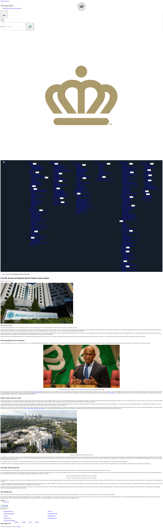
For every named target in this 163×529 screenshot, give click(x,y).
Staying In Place (57, 168)
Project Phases (125, 235)
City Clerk (33, 193)
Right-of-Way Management (81, 212)
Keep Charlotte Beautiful (59, 191)
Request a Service (77, 213)
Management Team (148, 196)
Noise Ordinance (34, 178)
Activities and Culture (55, 198)
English (12, 3)
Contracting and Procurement (37, 197)
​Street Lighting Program (56, 202)
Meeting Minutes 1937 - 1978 (37, 184)
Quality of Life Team (35, 230)
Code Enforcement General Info (60, 179)
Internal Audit (33, 204)
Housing (53, 163)
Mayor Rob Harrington (35, 165)
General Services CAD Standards (129, 215)
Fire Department (100, 175)
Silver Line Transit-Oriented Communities (128, 264)
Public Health (99, 177)
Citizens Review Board (35, 215)
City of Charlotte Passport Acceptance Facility (83, 192)
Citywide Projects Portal (124, 231)
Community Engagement (59, 192)
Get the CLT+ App (35, 234)
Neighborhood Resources (59, 189)
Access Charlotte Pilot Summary (128, 252)
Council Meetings (32, 172)
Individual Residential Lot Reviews (129, 195)
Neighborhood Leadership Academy (61, 193)
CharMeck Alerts (51, 516)
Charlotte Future (123, 247)
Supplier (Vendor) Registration (128, 209)
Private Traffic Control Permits (82, 209)
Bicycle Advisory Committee (37, 218)
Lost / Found (144, 170)
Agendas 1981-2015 (35, 182)
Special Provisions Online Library (129, 207)
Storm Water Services (78, 178)
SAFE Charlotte (111, 392)
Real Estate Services (58, 172)
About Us (78, 179)
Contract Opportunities (126, 208)
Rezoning (124, 227)
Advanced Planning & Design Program (130, 236)
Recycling (78, 166)
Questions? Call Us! (126, 181)
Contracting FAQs (125, 212)
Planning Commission (126, 228)
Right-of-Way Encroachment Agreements (84, 205)
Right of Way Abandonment (82, 204)
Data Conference (125, 256)
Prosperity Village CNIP (127, 234)
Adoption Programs (146, 163)
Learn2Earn (124, 254)
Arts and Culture (57, 200)
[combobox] (7, 6)
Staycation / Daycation (149, 167)
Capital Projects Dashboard (127, 242)
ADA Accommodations (9, 513)
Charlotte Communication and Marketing (39, 190)
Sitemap (5, 516)
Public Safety (97, 162)
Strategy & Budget (34, 205)
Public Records (7, 518)
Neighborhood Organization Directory (61, 196)
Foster (143, 199)
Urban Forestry (125, 178)
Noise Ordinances (57, 177)
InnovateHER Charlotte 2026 (128, 259)
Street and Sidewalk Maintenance (60, 184)
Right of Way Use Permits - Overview (84, 201)
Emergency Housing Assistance (60, 167)
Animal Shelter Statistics (147, 197)
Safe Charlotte (99, 179)
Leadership (30, 163)
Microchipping (148, 171)
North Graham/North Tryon (127, 198)
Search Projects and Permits (127, 177)
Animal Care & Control (144, 162)
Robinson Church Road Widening (129, 246)
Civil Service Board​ (35, 216)
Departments (30, 189)
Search (2, 26)
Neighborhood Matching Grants (60, 195)
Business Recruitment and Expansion (129, 168)
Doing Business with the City (125, 205)
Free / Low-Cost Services (150, 186)
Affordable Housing (58, 165)
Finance (32, 199)
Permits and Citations (149, 181)
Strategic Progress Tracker (33, 244)
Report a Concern (80, 186)
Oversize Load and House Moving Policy (84, 207)
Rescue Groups (148, 168)
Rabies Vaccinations (149, 177)
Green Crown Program (35, 219)
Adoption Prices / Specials (150, 166)
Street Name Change (58, 185)
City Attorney (33, 207)
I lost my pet (147, 173)
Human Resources (34, 201)
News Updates (31, 231)
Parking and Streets (55, 181)
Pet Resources (145, 180)
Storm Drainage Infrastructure (82, 188)
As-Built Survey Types (126, 192)
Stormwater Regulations (81, 187)
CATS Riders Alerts (52, 518)
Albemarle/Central (125, 200)
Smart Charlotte (123, 251)
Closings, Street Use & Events (82, 195)
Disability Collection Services (82, 169)
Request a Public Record (79, 191)
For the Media (34, 235)
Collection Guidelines (80, 172)
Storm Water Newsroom (81, 184)
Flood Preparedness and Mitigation (83, 183)
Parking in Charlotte (78, 189)
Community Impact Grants (59, 194)
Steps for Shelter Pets (146, 200)
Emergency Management (102, 163)
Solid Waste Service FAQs (81, 175)
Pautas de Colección (80, 173)
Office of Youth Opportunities (37, 213)
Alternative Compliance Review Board (39, 228)
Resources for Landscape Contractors (129, 217)
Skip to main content (5, 1)
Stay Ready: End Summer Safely (103, 180)
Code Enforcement (55, 173)
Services (73, 162)
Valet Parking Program (81, 208)
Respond (101, 170)
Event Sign (78, 198)
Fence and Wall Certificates (81, 203)
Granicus (18, 526)
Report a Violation (57, 174)
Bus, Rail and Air (77, 163)
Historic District (125, 226)
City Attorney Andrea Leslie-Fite (37, 167)
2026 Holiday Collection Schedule (83, 176)
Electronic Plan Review (127, 189)
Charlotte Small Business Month (128, 170)
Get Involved (53, 188)
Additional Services (80, 174)
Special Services (79, 167)
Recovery (101, 167)
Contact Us (30, 170)
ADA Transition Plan (35, 241)
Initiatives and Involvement (33, 210)
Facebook (17, 522)
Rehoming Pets (148, 183)
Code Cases (56, 176)
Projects (78, 185)
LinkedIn (24, 522)
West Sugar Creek (125, 199)
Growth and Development (122, 162)
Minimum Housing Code (59, 178)
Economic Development (124, 163)
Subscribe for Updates (35, 232)
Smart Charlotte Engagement (128, 255)
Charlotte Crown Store (33, 208)
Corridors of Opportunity (125, 197)
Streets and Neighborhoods (54, 162)
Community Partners (149, 195)
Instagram (37, 522)
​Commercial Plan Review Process (129, 173)
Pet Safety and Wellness (149, 185)
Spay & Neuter (148, 176)
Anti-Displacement (35, 223)
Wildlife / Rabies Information (150, 187)
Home (3, 274)
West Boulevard (125, 203)
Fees (77, 181)
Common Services (125, 224)
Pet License (147, 184)
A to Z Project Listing (126, 239)
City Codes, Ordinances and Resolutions (36, 177)
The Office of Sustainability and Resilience (39, 211)
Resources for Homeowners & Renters (61, 170)
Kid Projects (147, 192)
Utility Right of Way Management (83, 199)
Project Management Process (128, 243)
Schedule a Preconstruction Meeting (129, 183)
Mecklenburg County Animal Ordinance (153, 188)
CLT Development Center (125, 172)
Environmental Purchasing (127, 218)
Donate (143, 191)
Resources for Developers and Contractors (62, 169)
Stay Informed (102, 168)
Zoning (123, 223)
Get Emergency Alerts (103, 172)
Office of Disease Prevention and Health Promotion (34, 408)
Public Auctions (125, 210)
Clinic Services (145, 175)
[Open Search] (2, 20)
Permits (75, 193)
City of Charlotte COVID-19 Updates (106, 178)
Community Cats (148, 178)
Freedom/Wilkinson (126, 204)
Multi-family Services (80, 168)
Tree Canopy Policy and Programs (129, 229)
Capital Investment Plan (127, 248)
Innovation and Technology (36, 203)
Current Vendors (125, 211)
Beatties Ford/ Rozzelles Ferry (128, 201)
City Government (29, 162)
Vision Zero (33, 212)
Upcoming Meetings (35, 173)
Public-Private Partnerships (127, 169)
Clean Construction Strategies (128, 213)
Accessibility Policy (8, 511)
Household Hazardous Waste (82, 170)
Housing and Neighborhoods (37, 200)
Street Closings (57, 183)
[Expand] (35, 162)
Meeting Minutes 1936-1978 (36, 183)
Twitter (30, 522)
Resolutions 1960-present (36, 181)
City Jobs (30, 186)
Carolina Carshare (57, 187)
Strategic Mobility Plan (124, 250)
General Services (34, 198)
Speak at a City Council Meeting (37, 176)
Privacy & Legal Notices (9, 520)
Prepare (100, 165)
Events (55, 199)
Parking (55, 182)
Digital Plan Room (126, 191)
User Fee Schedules (126, 186)
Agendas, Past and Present (36, 174)
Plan (100, 169)
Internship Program (35, 187)
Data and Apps (79, 180)
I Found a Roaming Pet (149, 172)
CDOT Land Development (81, 200)
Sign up (37, 327)
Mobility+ (122, 261)
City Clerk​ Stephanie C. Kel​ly (37, 168)
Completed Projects (126, 244)
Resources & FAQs (126, 262)
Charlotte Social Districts (36, 217)
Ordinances (33, 180)
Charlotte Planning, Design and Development (129, 219)
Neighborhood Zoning (58, 166)
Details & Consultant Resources (128, 216)
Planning (124, 222)
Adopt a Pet (147, 165)
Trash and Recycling (78, 165)
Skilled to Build (123, 266)
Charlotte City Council (35, 166)
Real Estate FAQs (125, 238)
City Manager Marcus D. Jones (37, 169)
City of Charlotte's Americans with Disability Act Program (38, 240)
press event (82, 389)
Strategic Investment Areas (127, 263)
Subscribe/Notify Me (52, 513)
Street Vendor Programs (81, 206)
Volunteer (144, 189)
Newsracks (78, 211)
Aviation (32, 206)
